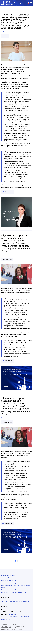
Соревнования (7, 259)
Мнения (5, 36)
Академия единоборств (10, 577)
